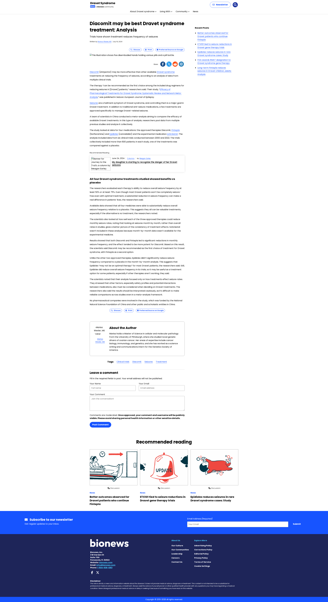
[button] (220, 5)
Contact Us (176, 562)
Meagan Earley (145, 158)
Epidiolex (113, 134)
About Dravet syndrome (142, 11)
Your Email (144, 383)
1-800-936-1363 (104, 567)
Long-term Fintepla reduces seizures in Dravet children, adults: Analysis (214, 71)
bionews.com (105, 562)
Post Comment (100, 424)
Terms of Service (202, 562)
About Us (175, 540)
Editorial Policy (201, 554)
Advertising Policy (203, 545)
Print (149, 50)
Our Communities (180, 549)
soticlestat (172, 134)
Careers (175, 558)
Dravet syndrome (166, 72)
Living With (165, 11)
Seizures (94, 103)
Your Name (95, 383)
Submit (297, 524)
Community (181, 11)
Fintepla (175, 130)
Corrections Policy (203, 549)
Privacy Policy (201, 558)
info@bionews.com (105, 565)
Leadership (176, 554)
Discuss (136, 50)
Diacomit (94, 72)
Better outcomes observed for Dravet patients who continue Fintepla (212, 36)
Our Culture (177, 545)
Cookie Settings (202, 566)
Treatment (161, 361)
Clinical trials (123, 361)
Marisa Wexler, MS (104, 42)
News (195, 11)
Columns (130, 158)
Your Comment (97, 394)
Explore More (200, 540)
